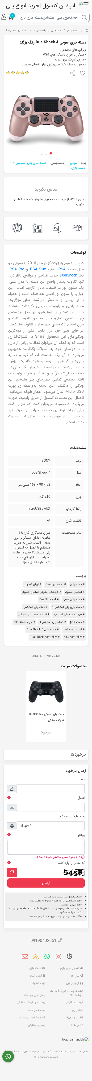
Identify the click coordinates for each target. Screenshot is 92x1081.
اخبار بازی (77, 1010)
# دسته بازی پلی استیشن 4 (68, 607)
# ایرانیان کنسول (74, 592)
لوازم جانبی (73, 983)
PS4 (61, 269)
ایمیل (81, 797)
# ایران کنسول (33, 584)
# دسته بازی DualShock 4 (43, 629)
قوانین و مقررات (74, 1017)
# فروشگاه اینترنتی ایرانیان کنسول (41, 592)
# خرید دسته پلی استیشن (69, 614)
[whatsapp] (47, 957)
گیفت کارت (36, 975)
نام (83, 779)
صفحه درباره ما (36, 1010)
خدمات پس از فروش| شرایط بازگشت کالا (66, 993)
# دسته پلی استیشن (36, 607)
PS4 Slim (38, 269)
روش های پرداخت (34, 995)
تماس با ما (77, 1025)
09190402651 (43, 940)
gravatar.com (25, 908)
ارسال (46, 883)
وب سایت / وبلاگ (72, 816)
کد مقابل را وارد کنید (71, 862)
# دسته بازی (77, 584)
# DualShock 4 (49, 599)
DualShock (68, 275)
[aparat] (69, 957)
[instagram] (58, 957)
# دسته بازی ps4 (56, 584)
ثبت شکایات (37, 983)
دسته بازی (73, 30)
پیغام (81, 834)
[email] (25, 957)
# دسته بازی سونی (73, 599)
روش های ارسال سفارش (31, 1002)
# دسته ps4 (77, 622)
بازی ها (75, 975)
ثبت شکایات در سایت (32, 1017)
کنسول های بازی (70, 968)
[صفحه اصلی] (86, 30)
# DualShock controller (44, 637)
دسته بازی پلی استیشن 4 (47, 30)
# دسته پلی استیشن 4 (52, 622)
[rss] (36, 957)
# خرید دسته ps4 (24, 622)
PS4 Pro (16, 269)
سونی (74, 162)
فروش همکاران (74, 1002)
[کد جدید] (12, 872)
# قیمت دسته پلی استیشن (33, 614)
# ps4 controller (74, 637)
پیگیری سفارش (36, 1025)
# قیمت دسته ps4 (73, 629)
